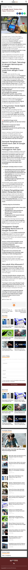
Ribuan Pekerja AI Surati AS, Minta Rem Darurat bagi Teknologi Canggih (20, 338)
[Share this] (17, 13)
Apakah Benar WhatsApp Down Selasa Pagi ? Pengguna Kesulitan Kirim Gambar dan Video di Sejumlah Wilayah (7, 338)
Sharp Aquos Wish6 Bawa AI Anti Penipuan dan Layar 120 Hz (7, 327)
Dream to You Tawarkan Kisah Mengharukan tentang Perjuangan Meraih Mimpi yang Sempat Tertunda (17, 510)
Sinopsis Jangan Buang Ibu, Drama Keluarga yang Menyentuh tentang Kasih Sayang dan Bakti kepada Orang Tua (17, 483)
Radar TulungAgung (6, 555)
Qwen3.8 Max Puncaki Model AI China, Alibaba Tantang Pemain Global (20, 327)
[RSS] (14, 305)
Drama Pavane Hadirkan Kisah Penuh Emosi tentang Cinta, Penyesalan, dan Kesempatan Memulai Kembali (17, 497)
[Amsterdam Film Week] (14, 1)
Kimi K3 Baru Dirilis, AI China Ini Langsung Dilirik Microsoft (20, 349)
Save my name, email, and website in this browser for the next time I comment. (13, 381)
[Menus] (2, 1)
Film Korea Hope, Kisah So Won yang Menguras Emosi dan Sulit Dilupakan (17, 463)
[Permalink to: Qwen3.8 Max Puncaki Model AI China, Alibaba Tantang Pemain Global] (20, 321)
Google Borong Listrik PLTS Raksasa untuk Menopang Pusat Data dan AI (17, 544)
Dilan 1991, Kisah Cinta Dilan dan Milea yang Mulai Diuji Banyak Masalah (13, 449)
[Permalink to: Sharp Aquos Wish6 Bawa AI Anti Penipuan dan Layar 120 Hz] (8, 321)
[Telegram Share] (22, 13)
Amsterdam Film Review (11, 568)
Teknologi (3, 13)
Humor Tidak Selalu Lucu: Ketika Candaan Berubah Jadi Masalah (20, 310)
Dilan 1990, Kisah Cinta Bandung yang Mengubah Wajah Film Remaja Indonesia (17, 456)
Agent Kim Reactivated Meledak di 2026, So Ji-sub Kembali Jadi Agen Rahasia (16, 470)
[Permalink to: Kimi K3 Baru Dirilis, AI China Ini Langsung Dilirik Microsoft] (20, 344)
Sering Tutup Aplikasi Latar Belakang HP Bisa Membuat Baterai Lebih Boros (7, 349)
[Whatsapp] (25, 13)
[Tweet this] (20, 13)
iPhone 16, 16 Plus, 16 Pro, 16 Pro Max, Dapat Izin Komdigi (7, 310)
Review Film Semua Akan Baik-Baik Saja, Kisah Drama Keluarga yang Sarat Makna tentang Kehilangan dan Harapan (17, 490)
